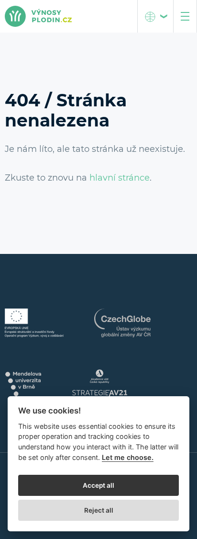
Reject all (98, 510)
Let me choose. (127, 457)
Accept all (98, 485)
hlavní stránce (119, 177)
